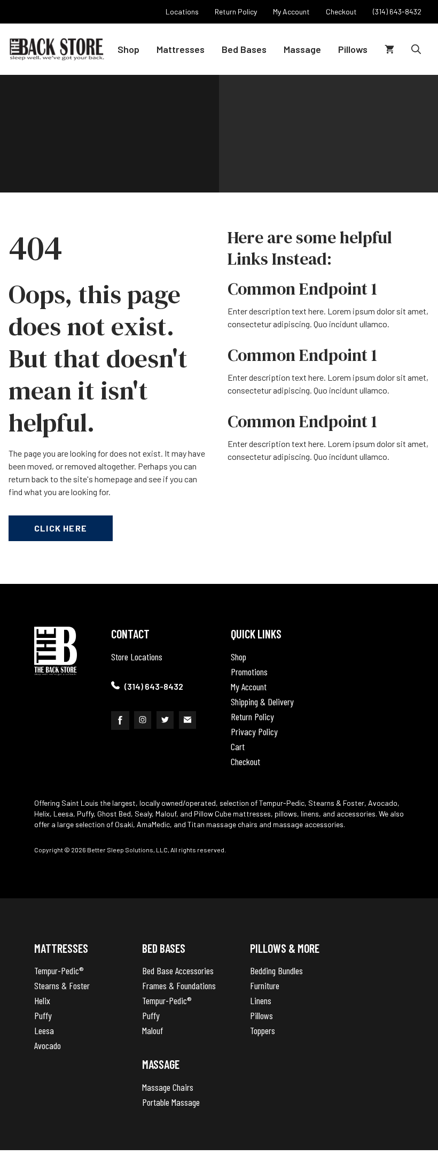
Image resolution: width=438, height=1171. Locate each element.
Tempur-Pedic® (59, 970)
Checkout (245, 761)
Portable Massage (171, 1102)
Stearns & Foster (62, 985)
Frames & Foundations (179, 985)
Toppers (262, 1030)
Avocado (47, 1045)
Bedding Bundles (276, 970)
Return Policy (252, 716)
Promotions (249, 671)
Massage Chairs (167, 1087)
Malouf (152, 1030)
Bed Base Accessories (178, 970)
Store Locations (136, 656)
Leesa (44, 1030)
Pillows (352, 49)
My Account (249, 686)
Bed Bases (244, 49)
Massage (302, 49)
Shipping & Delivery (262, 701)
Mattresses (181, 49)
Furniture (264, 985)
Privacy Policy (254, 731)
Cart (238, 746)
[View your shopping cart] (389, 49)
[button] (416, 49)
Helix (42, 1000)
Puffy (43, 1015)
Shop (128, 49)
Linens (260, 1000)
